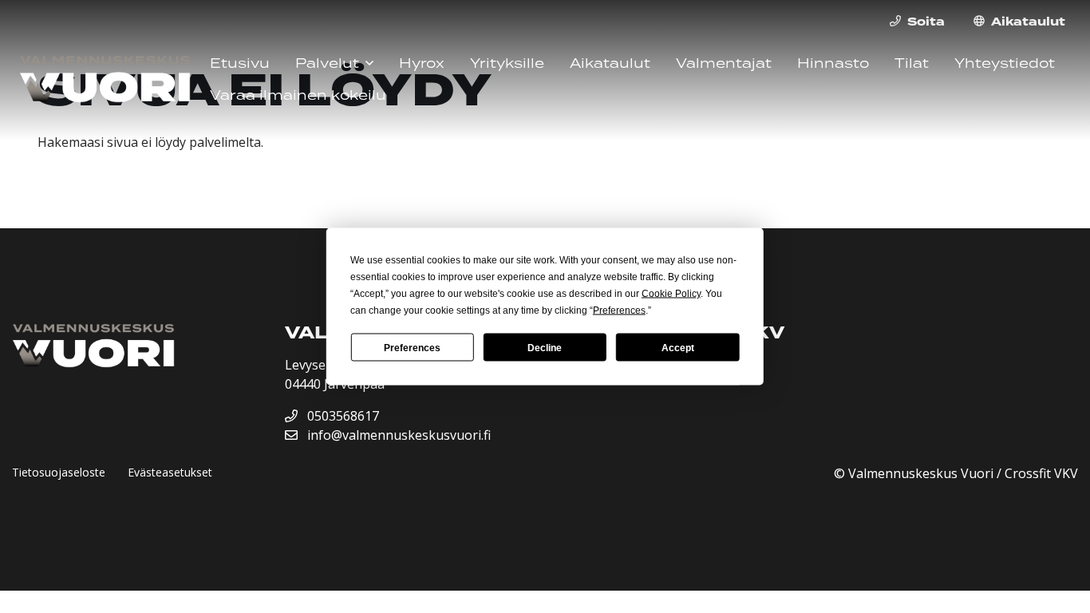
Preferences (412, 347)
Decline (544, 347)
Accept (678, 347)
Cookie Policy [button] (671, 293)
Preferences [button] (619, 310)
